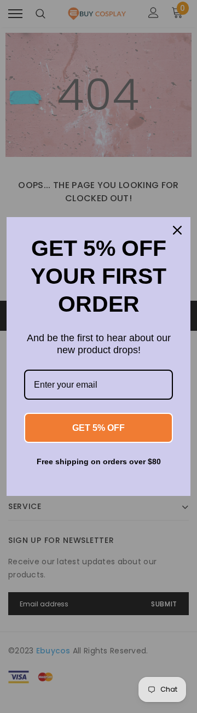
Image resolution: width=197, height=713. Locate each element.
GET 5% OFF (98, 428)
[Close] (177, 230)
